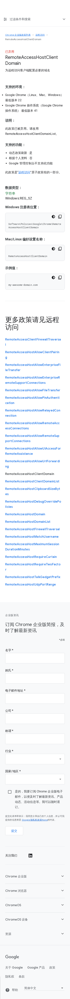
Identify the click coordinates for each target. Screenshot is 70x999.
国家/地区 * (13, 771)
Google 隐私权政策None (35, 819)
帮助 (14, 990)
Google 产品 (36, 967)
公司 (8, 711)
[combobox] (35, 759)
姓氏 (8, 670)
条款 (22, 976)
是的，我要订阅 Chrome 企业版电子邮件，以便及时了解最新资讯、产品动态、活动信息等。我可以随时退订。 (39, 799)
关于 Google (14, 967)
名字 (8, 650)
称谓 (8, 731)
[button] (35, 876)
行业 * (9, 751)
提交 (14, 831)
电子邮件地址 (14, 690)
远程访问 (24, 172)
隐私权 (9, 976)
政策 (52, 967)
